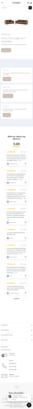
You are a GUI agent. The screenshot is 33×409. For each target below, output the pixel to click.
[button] (2, 2)
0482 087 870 (12, 363)
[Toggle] (1, 324)
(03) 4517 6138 (12, 366)
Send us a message (14, 376)
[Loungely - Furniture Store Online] (16, 3)
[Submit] (30, 7)
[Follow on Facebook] (15, 387)
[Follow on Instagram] (18, 387)
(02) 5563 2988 (12, 369)
